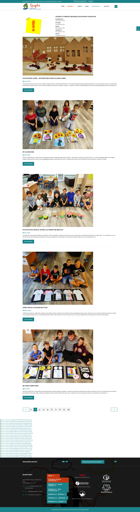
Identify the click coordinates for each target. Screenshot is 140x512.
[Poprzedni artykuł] (26, 409)
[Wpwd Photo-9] (16, 433)
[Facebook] (67, 461)
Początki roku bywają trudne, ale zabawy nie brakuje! (43, 230)
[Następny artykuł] (114, 409)
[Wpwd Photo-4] (15, 438)
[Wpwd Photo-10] (16, 453)
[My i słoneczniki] (58, 124)
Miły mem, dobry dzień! (31, 386)
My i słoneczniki (28, 152)
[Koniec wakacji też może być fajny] (58, 278)
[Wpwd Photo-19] (16, 431)
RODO (50, 476)
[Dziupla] (33, 6)
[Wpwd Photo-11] (16, 425)
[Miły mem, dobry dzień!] (58, 356)
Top (138, 29)
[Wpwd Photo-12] (16, 448)
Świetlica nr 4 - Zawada (56, 501)
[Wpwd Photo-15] (16, 426)
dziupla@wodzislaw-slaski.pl (35, 491)
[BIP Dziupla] (82, 475)
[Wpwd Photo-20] (16, 436)
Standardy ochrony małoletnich (54, 480)
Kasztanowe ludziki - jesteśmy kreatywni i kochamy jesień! (44, 78)
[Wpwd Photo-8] (15, 451)
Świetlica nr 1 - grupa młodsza (55, 484)
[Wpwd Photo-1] (16, 423)
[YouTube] (63, 461)
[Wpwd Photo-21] (15, 441)
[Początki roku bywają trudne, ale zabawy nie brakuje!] (58, 200)
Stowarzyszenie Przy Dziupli (92, 462)
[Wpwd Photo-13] (15, 428)
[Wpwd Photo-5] (16, 430)
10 (68, 409)
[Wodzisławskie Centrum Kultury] (82, 483)
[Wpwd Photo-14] (16, 446)
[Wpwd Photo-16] (16, 419)
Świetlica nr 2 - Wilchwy (56, 494)
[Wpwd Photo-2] (16, 456)
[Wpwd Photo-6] (15, 455)
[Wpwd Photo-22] (15, 434)
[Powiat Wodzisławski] (106, 489)
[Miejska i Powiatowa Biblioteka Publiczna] (82, 494)
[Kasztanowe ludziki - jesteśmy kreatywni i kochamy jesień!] (58, 56)
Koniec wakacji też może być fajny (35, 307)
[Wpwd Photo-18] (15, 443)
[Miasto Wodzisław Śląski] (106, 479)
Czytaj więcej (28, 90)
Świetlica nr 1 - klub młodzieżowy (54, 489)
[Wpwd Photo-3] (16, 421)
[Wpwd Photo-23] (16, 440)
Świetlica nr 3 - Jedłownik (56, 498)
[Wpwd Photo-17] (16, 450)
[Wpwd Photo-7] (16, 445)
